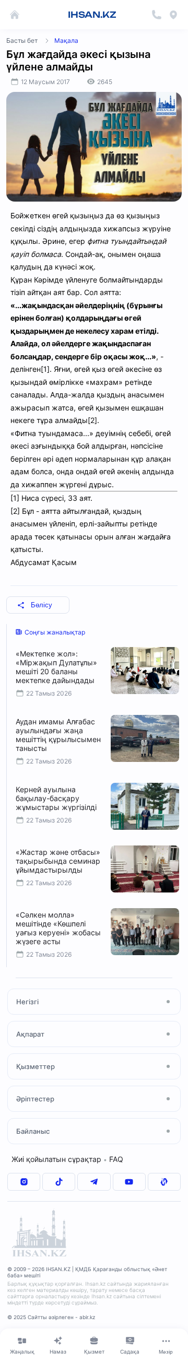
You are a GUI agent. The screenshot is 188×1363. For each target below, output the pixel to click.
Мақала (66, 40)
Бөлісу (41, 605)
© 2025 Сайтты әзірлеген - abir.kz (51, 1317)
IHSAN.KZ (92, 14)
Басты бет (22, 40)
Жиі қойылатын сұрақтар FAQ (67, 1159)
